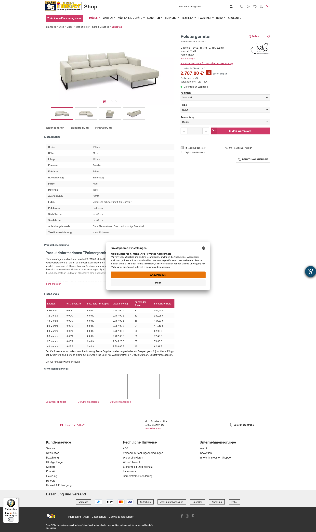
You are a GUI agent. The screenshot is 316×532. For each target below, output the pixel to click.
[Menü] (17, 499)
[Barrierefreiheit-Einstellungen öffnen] (310, 271)
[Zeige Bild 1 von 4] (104, 101)
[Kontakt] (241, 6)
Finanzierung (103, 127)
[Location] (248, 6)
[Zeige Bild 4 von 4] (116, 101)
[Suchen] (231, 6)
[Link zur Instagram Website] (187, 516)
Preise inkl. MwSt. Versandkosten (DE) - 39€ (194, 79)
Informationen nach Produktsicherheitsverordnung (207, 63)
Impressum (129, 471)
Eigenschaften (55, 127)
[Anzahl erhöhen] (206, 131)
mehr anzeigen (188, 58)
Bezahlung (52, 457)
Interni (203, 448)
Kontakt (50, 471)
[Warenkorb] (268, 6)
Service (50, 448)
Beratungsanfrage (254, 159)
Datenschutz (99, 516)
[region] (110, 77)
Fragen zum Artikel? (74, 424)
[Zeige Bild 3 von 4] (112, 101)
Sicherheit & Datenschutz (138, 467)
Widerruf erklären (133, 457)
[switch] (11, 519)
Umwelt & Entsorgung (59, 485)
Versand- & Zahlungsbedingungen (143, 453)
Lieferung (51, 476)
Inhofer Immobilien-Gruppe (215, 457)
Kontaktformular (153, 428)
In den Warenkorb (240, 131)
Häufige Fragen (55, 462)
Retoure (50, 480)
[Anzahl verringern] (184, 131)
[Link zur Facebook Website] (182, 516)
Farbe (184, 104)
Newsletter (52, 453)
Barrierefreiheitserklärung (138, 476)
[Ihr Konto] (261, 6)
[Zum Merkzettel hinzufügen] (268, 36)
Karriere (50, 467)
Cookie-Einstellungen (121, 516)
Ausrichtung (188, 117)
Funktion (186, 92)
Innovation (206, 453)
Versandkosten (100, 524)
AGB (125, 448)
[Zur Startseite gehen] (63, 6)
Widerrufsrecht (131, 462)
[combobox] (202, 6)
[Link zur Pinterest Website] (193, 516)
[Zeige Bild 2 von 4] (108, 101)
